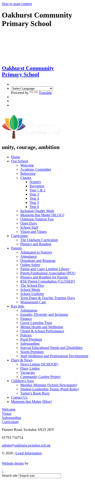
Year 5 (34, 203)
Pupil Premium (31, 339)
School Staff (29, 227)
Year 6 (34, 207)
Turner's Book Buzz (35, 393)
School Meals (30, 290)
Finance (26, 319)
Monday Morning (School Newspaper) (48, 385)
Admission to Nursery (36, 252)
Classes (25, 178)
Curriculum (19, 236)
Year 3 (34, 194)
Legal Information (28, 453)
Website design (13, 463)
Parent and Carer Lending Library (45, 269)
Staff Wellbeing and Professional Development (54, 356)
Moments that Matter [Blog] (31, 402)
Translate (45, 93)
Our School (19, 161)
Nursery (35, 182)
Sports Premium (32, 352)
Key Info (17, 306)
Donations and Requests (38, 261)
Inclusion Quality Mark (37, 211)
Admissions (28, 310)
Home (15, 157)
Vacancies (27, 372)
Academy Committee (35, 169)
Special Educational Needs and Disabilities (51, 348)
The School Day (32, 285)
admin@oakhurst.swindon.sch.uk (26, 445)
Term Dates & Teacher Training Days (47, 298)
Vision (6, 413)
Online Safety (30, 265)
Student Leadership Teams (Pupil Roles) (49, 389)
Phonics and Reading (35, 244)
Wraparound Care (33, 302)
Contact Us (19, 397)
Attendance (28, 256)
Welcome (27, 165)
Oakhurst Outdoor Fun (36, 219)
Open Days (28, 223)
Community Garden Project (40, 377)
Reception (37, 186)
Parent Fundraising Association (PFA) (47, 273)
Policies (26, 335)
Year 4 (34, 198)
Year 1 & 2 (37, 190)
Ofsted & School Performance (42, 331)
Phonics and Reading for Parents (44, 277)
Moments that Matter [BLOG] (42, 215)
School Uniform (32, 294)
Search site (10, 475)
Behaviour (28, 173)
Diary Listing (30, 368)
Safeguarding (30, 343)
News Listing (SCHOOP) (39, 364)
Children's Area (22, 381)
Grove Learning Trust (36, 323)
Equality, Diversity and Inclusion (44, 314)
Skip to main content (17, 4)
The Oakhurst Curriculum (39, 240)
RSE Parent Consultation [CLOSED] (47, 281)
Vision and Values (33, 232)
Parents (16, 248)
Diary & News (22, 360)
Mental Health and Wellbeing (41, 327)
